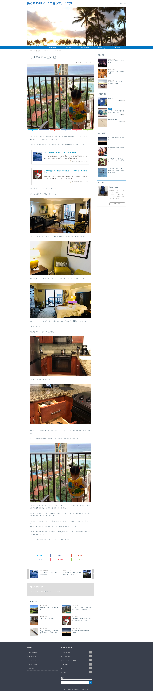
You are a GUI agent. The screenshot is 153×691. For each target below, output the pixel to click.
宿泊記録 (117, 48)
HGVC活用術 (77, 656)
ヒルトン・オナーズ (34, 660)
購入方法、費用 (33, 656)
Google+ (81, 555)
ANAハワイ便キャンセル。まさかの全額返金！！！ (62, 153)
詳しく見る (117, 204)
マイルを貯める (84, 48)
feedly (82, 559)
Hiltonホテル (77, 672)
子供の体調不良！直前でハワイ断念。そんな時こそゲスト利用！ (65, 172)
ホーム (35, 48)
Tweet (40, 555)
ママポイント (77, 652)
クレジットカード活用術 (77, 660)
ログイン (48, 591)
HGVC (77, 668)
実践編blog (101, 48)
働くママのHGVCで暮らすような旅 (49, 3)
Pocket (61, 559)
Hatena (40, 559)
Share (61, 555)
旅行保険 (68, 48)
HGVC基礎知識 (51, 48)
